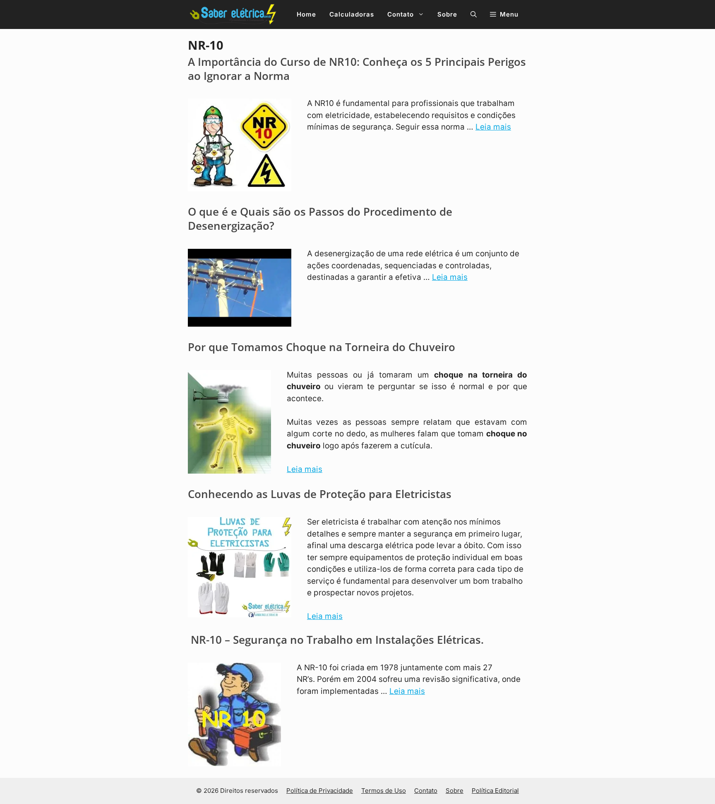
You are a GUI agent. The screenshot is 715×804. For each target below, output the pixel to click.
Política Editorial (495, 790)
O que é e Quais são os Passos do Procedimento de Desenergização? (320, 218)
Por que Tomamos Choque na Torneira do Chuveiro (321, 346)
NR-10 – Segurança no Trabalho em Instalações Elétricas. (336, 639)
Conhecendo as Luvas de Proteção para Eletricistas (319, 493)
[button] (473, 14)
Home (306, 14)
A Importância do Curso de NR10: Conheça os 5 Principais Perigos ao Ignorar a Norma (357, 68)
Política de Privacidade (319, 790)
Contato (400, 14)
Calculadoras (351, 14)
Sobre (447, 14)
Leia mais (493, 127)
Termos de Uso (383, 790)
